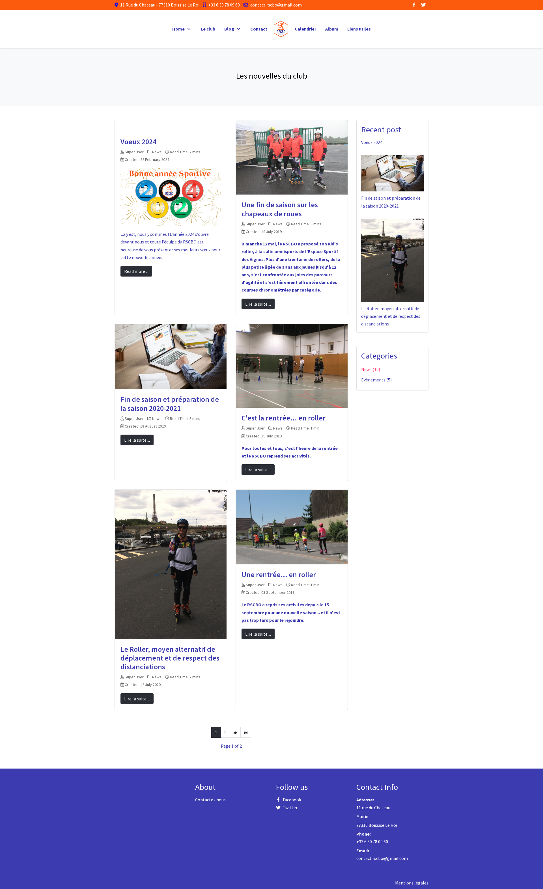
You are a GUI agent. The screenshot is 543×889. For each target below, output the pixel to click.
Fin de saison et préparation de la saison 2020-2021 (169, 403)
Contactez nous (210, 799)
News (156, 151)
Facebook (292, 799)
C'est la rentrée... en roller (284, 417)
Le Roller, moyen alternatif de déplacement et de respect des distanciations (169, 657)
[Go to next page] (235, 732)
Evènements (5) (376, 380)
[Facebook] (414, 5)
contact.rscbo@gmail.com (276, 5)
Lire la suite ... (258, 304)
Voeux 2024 (138, 141)
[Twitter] (423, 5)
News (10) (370, 369)
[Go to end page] (245, 732)
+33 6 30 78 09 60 (224, 5)
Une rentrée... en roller (279, 574)
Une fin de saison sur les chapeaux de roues (280, 209)
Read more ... (136, 271)
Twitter (290, 807)
